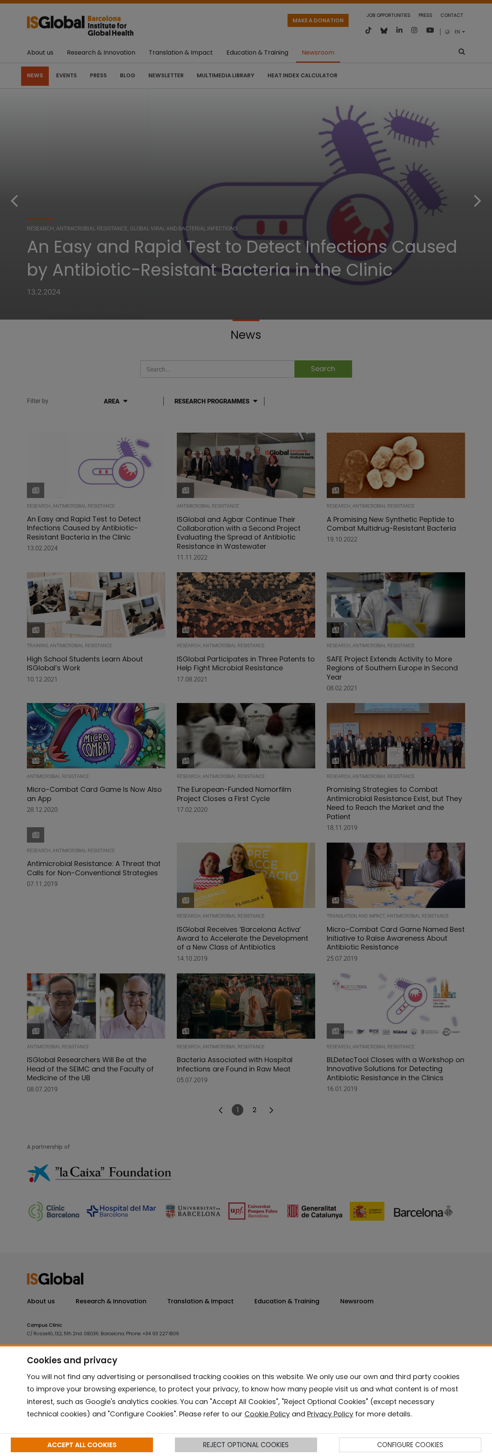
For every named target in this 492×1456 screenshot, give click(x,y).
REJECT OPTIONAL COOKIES (246, 1444)
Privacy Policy (330, 1414)
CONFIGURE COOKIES (410, 1444)
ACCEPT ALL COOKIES (81, 1444)
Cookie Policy (267, 1414)
